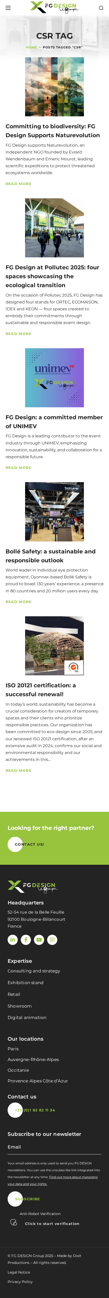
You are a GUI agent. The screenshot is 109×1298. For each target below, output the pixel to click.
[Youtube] (39, 940)
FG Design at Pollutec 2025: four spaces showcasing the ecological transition (52, 276)
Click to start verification (52, 1223)
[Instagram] (52, 940)
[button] (101, 8)
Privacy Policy (20, 1281)
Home (31, 47)
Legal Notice (19, 1272)
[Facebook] (26, 940)
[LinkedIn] (13, 940)
